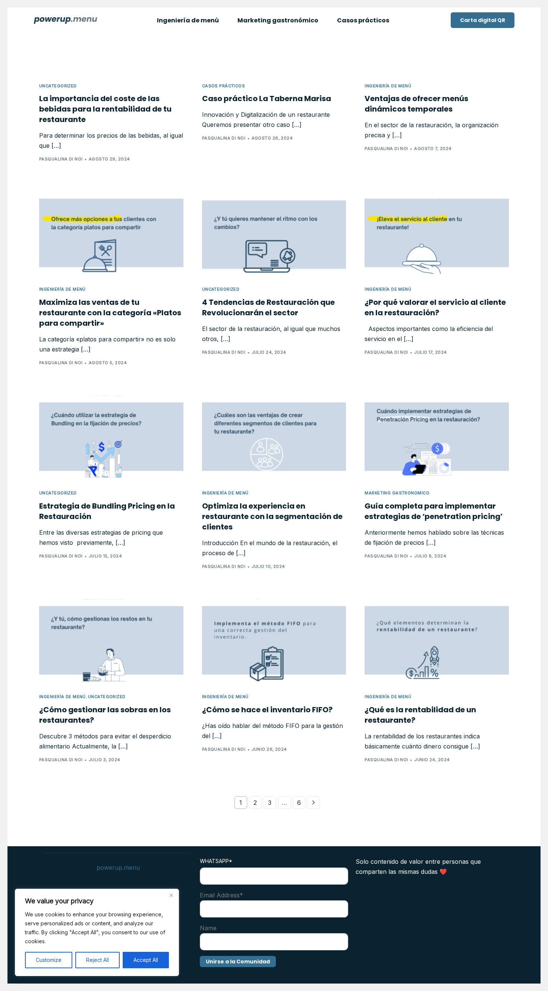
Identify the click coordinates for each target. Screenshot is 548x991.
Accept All (145, 960)
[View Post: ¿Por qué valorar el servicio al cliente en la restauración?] (437, 233)
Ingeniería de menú (388, 86)
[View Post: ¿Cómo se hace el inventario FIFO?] (274, 640)
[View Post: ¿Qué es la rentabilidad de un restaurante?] (437, 640)
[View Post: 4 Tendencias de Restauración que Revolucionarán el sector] (274, 233)
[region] (97, 932)
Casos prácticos (223, 86)
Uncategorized (58, 86)
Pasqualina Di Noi (60, 159)
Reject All (97, 960)
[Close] (171, 895)
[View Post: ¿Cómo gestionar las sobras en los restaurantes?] (111, 640)
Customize (49, 960)
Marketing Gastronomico (397, 493)
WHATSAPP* (216, 861)
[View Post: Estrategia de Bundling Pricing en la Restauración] (111, 437)
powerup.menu (118, 867)
